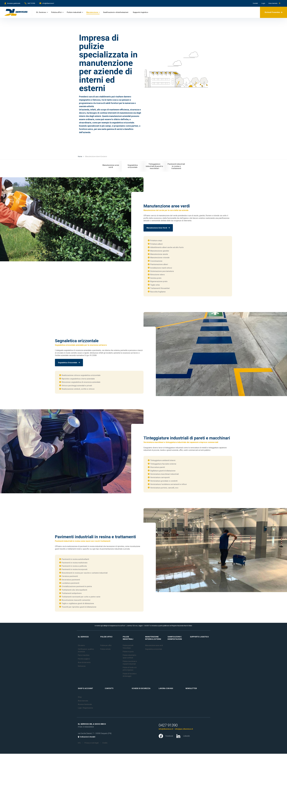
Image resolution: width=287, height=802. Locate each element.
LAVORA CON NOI (166, 688)
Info (79, 743)
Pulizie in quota (128, 651)
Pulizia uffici (56, 12)
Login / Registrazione (85, 708)
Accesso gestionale (13, 3)
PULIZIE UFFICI (106, 637)
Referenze (82, 666)
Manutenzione (92, 12)
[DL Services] (16, 12)
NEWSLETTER (191, 688)
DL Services (41, 12)
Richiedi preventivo (272, 12)
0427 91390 (31, 3)
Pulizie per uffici (105, 645)
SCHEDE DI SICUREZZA (141, 688)
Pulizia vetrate (105, 649)
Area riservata (274, 3)
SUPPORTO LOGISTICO (199, 637)
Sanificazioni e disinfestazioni (115, 12)
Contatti (256, 3)
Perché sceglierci (84, 659)
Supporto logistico (140, 12)
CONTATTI (109, 688)
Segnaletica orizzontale (153, 649)
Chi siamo (81, 645)
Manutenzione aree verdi (154, 645)
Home (80, 156)
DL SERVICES (83, 637)
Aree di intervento (84, 662)
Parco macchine (83, 655)
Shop (80, 697)
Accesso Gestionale (85, 704)
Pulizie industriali (74, 12)
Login (263, 3)
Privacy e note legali (92, 743)
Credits (104, 743)
